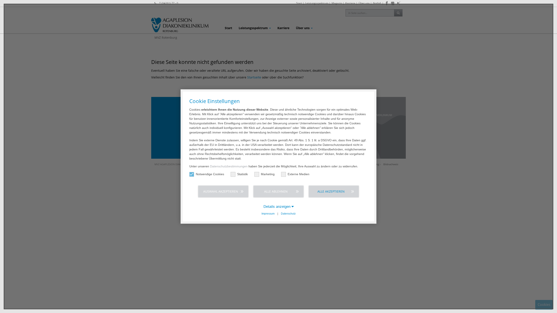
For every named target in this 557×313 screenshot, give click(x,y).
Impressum (268, 213)
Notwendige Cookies (210, 174)
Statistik (242, 174)
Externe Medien (298, 174)
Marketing (268, 174)
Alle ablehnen (276, 191)
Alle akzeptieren (331, 191)
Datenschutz (288, 213)
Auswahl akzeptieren (220, 191)
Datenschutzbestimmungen (229, 166)
